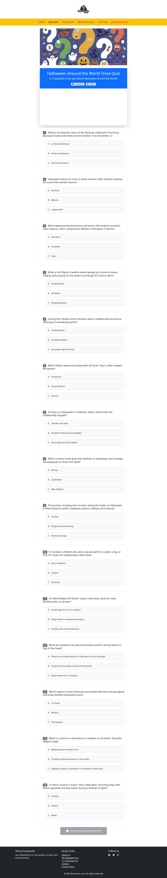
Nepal (52, 815)
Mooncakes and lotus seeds (62, 442)
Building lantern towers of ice (63, 749)
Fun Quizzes (68, 22)
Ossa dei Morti (56, 386)
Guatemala (54, 479)
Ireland (53, 805)
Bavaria (53, 712)
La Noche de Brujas (58, 144)
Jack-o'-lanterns (57, 563)
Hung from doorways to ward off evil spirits (70, 666)
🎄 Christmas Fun (119, 22)
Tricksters (54, 582)
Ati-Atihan (54, 293)
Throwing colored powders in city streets (68, 759)
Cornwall (54, 703)
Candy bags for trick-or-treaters (64, 609)
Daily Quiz (54, 22)
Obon (52, 256)
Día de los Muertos (58, 163)
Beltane (53, 200)
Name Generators (86, 22)
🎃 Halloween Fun (70, 858)
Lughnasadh (55, 209)
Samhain (53, 190)
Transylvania (55, 722)
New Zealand (55, 489)
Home (42, 22)
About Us (66, 855)
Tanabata (54, 246)
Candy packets (56, 330)
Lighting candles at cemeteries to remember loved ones (75, 768)
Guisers (53, 572)
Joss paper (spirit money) (61, 349)
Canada (53, 796)
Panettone (54, 376)
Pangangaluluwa (57, 302)
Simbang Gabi (56, 283)
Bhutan (53, 470)
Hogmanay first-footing (60, 526)
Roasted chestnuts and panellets (65, 433)
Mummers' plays (57, 535)
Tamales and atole (58, 423)
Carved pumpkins (58, 339)
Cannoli (53, 396)
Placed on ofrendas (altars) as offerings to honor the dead (76, 656)
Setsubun (54, 237)
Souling (53, 516)
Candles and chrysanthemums (63, 629)
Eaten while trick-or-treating (62, 675)
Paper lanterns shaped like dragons (66, 619)
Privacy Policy (68, 866)
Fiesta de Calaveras (58, 153)
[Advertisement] (83, 107)
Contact (65, 863)
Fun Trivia (102, 22)
